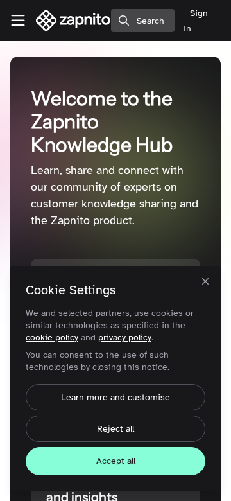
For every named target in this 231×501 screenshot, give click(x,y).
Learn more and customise (115, 397)
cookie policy (52, 337)
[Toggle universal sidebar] (18, 21)
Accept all (115, 460)
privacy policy (124, 337)
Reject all (115, 428)
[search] (143, 20)
